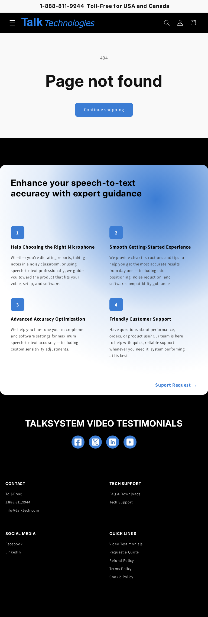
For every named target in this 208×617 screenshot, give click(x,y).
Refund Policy (121, 560)
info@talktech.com (22, 510)
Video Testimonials (126, 543)
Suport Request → (176, 385)
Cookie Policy (121, 576)
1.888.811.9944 (17, 502)
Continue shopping (104, 109)
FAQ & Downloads (125, 493)
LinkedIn (13, 552)
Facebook (13, 543)
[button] (12, 22)
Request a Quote (124, 552)
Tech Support (121, 502)
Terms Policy (120, 568)
